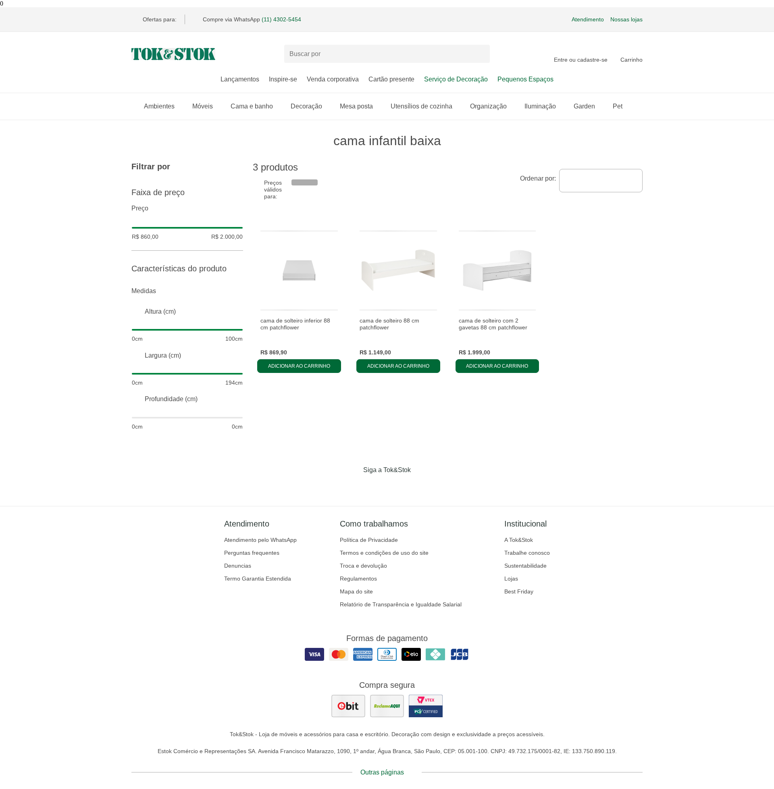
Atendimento (588, 19)
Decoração (306, 106)
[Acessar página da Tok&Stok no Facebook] (353, 486)
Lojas (511, 578)
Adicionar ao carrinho (299, 366)
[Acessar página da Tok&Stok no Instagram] (375, 486)
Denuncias (237, 565)
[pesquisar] (480, 54)
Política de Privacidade (369, 540)
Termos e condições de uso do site (384, 553)
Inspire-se (283, 79)
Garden (584, 106)
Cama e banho (252, 106)
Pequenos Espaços (525, 79)
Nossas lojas (626, 19)
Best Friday (518, 591)
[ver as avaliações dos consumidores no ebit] (348, 706)
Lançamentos (240, 79)
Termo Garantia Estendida (257, 578)
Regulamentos (358, 578)
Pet (617, 106)
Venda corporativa (333, 79)
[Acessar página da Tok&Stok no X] (420, 486)
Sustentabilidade (525, 565)
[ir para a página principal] (173, 54)
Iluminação (540, 106)
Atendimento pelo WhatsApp (260, 540)
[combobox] (601, 180)
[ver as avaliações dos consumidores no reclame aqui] (387, 706)
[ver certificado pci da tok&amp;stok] (426, 706)
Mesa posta (356, 106)
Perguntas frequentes (251, 553)
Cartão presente (391, 79)
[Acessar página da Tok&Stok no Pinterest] (398, 486)
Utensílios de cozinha (421, 106)
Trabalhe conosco (527, 553)
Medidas (143, 290)
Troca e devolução (363, 565)
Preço (139, 208)
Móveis (202, 106)
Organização (488, 106)
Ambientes (159, 106)
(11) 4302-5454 (281, 19)
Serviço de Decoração (456, 79)
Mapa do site (356, 591)
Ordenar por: (538, 178)
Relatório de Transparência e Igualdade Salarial (401, 604)
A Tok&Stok (518, 540)
